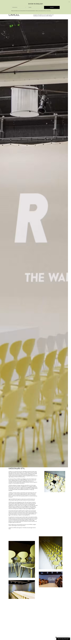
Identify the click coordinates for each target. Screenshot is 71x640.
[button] (63, 639)
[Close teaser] (56, 637)
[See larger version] (33, 543)
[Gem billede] (66, 20)
